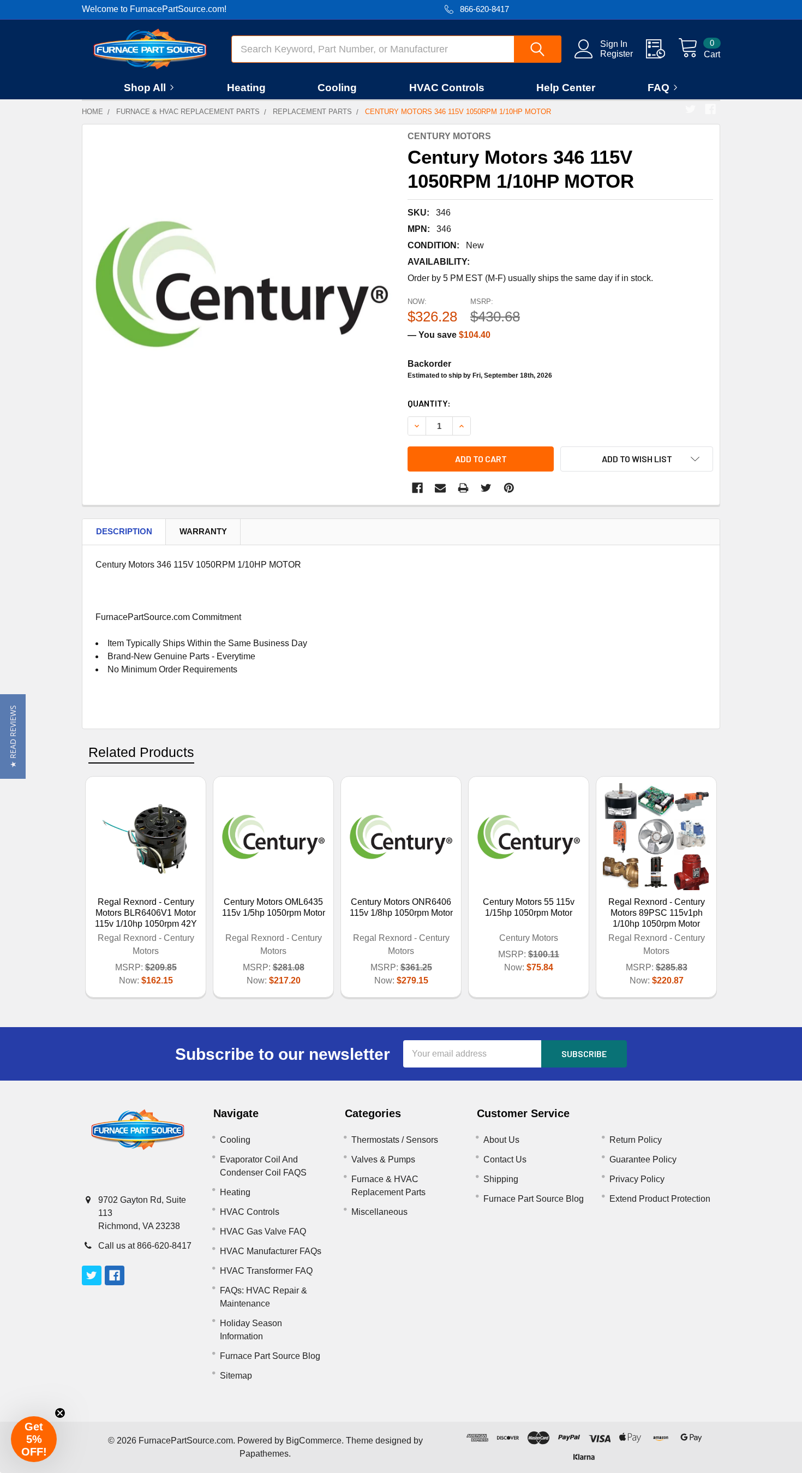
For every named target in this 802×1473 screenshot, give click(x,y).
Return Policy (635, 1139)
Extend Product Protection (659, 1198)
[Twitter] (691, 109)
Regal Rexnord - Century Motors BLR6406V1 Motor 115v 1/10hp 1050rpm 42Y (146, 912)
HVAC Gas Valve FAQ (263, 1231)
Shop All (145, 87)
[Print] (463, 488)
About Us (501, 1139)
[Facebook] (710, 109)
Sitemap (236, 1375)
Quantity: (429, 403)
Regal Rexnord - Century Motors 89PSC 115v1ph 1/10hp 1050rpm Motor (656, 912)
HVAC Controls (446, 87)
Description (124, 531)
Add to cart (481, 459)
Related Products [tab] (141, 752)
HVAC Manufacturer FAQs (270, 1251)
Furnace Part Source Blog (270, 1356)
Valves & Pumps (383, 1159)
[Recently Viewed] (662, 49)
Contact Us (504, 1159)
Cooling (337, 87)
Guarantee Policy (643, 1159)
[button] (13, 736)
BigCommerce (314, 1440)
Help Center (565, 87)
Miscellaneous (379, 1211)
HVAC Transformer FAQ (266, 1270)
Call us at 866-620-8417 (144, 1245)
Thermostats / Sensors (394, 1139)
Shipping (500, 1179)
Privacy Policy (637, 1179)
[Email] (440, 488)
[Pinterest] (509, 488)
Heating (246, 87)
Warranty (203, 531)
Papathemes (264, 1453)
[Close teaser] (60, 1413)
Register (616, 53)
